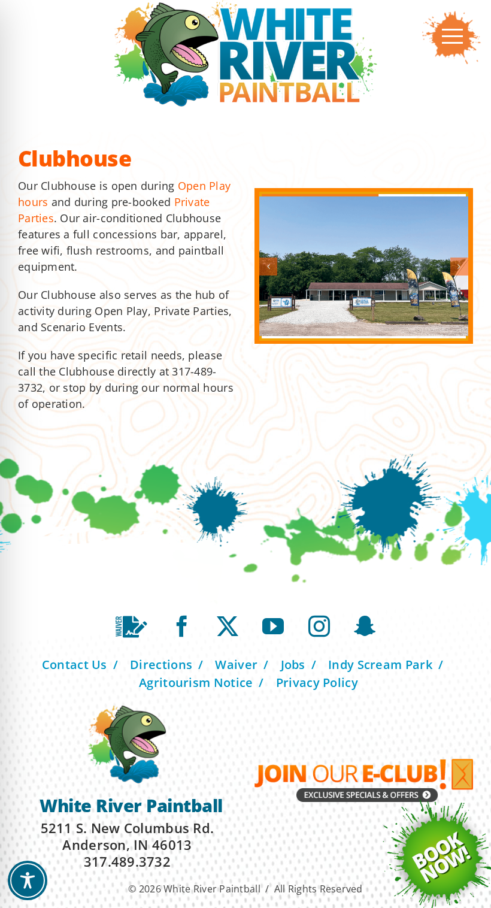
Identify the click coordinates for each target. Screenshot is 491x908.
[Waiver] (131, 627)
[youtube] (273, 626)
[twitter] (227, 626)
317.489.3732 (127, 861)
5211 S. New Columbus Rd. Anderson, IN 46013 (127, 836)
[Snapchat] (364, 626)
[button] (268, 267)
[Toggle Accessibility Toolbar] (27, 880)
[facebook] (182, 626)
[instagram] (319, 626)
